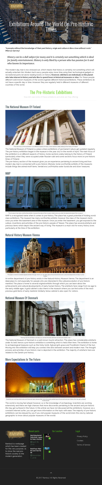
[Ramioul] (16, 5)
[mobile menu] (93, 5)
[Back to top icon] (51, 473)
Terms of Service (83, 445)
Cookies (80, 440)
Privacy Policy (82, 436)
